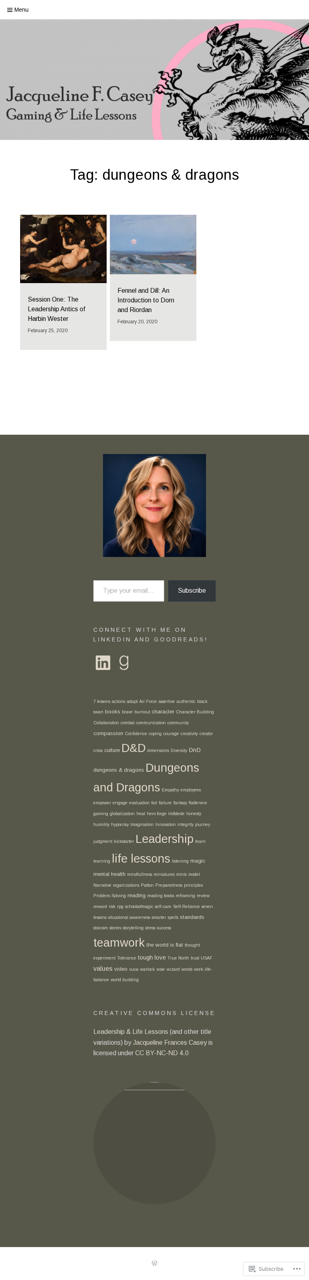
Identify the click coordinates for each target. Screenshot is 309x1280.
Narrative (102, 885)
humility (101, 824)
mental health (109, 874)
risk (112, 906)
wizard (173, 969)
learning (101, 861)
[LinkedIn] (103, 662)
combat (127, 722)
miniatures (164, 874)
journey (202, 824)
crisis (98, 750)
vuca (133, 969)
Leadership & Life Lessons (131, 1031)
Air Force (148, 701)
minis (181, 874)
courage (171, 733)
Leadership (165, 838)
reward (100, 906)
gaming (100, 813)
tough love (152, 957)
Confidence (136, 733)
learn (200, 841)
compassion (108, 733)
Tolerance (126, 957)
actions (118, 701)
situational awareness (129, 917)
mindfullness (139, 874)
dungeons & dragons (118, 770)
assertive (167, 701)
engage (120, 802)
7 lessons (101, 701)
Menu (21, 9)
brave (127, 711)
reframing (185, 895)
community (178, 722)
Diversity (179, 750)
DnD (195, 749)
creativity (189, 733)
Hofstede (176, 813)
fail (154, 802)
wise (161, 969)
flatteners (198, 802)
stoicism (100, 927)
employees (191, 789)
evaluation (139, 802)
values (103, 968)
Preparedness (168, 885)
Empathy (170, 789)
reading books (160, 895)
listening (180, 861)
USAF (206, 957)
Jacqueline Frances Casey (170, 1042)
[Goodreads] (124, 662)
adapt (132, 701)
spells (173, 917)
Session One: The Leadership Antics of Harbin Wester (56, 309)
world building (125, 979)
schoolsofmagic (139, 906)
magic (197, 861)
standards (192, 917)
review (203, 895)
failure (165, 802)
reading (137, 895)
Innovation (165, 824)
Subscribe (192, 590)
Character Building (195, 711)
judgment (102, 841)
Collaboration (106, 722)
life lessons (141, 858)
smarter (159, 917)
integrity (185, 824)
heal (140, 813)
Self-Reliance (186, 906)
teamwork (119, 942)
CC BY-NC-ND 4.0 (162, 1053)
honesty (193, 813)
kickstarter (124, 841)
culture (112, 750)
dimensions (158, 750)
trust (195, 957)
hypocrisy (120, 824)
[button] (154, 1143)
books (112, 712)
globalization (122, 813)
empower (102, 802)
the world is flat (164, 945)
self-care (163, 906)
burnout (142, 711)
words (186, 969)
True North (178, 957)
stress (150, 927)
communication (151, 722)
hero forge (157, 813)
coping (155, 733)
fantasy (180, 802)
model (194, 874)
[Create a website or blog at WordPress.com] (154, 1263)
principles (193, 885)
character (163, 712)
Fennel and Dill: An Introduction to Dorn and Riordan (145, 300)
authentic (186, 701)
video (121, 969)
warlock (147, 969)
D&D (134, 748)
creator (206, 733)
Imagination (142, 824)
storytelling (133, 927)
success (164, 927)
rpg (120, 906)
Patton (147, 885)
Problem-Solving (109, 895)
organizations (126, 885)
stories (115, 927)
